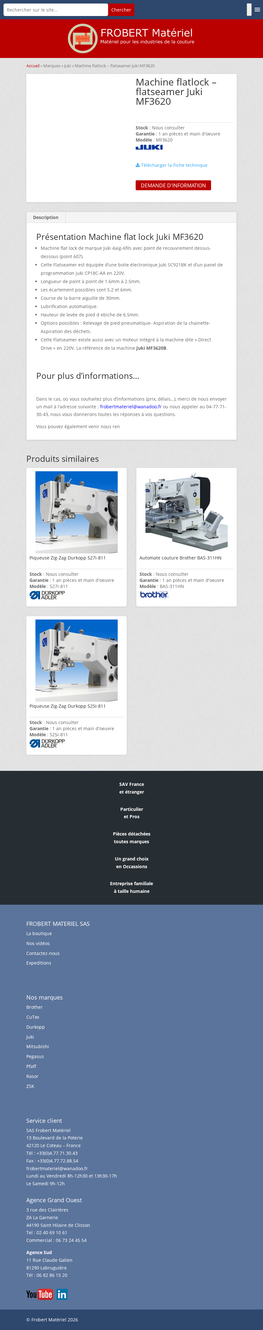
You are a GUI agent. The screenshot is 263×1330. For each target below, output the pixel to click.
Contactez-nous (43, 953)
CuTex (32, 1017)
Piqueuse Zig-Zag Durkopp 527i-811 (68, 558)
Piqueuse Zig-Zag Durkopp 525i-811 (68, 706)
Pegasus (35, 1056)
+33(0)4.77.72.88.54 (57, 1161)
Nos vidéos (38, 943)
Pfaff (31, 1066)
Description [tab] (45, 217)
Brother (34, 1007)
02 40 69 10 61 (52, 1232)
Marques (51, 66)
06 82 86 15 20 (52, 1275)
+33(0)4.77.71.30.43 (57, 1153)
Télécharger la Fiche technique (174, 165)
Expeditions (38, 963)
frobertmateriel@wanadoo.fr (57, 1168)
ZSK (30, 1086)
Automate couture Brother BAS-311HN (181, 558)
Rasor (32, 1076)
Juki (67, 66)
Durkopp (35, 1027)
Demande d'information (173, 185)
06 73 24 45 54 (71, 1240)
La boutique (39, 933)
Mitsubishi (37, 1046)
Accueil (32, 66)
